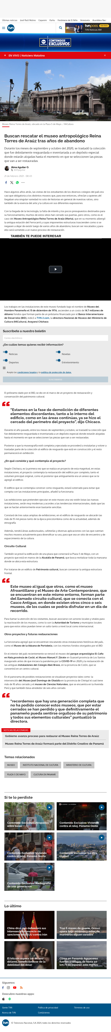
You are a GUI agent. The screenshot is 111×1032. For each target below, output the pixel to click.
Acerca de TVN (9, 1012)
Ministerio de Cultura (78, 765)
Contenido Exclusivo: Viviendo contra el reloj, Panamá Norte (27, 854)
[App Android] (10, 999)
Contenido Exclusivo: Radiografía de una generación (29, 885)
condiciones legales (27, 372)
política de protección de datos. (56, 372)
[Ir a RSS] (22, 987)
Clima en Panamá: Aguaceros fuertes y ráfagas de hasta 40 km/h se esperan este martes (79, 961)
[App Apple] (4, 999)
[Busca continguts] (60, 28)
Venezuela (85, 20)
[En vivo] (86, 25)
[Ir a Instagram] (9, 987)
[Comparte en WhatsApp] (17, 182)
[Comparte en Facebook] (6, 182)
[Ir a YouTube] (15, 987)
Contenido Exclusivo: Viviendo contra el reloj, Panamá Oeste (79, 824)
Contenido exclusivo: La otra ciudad (78, 854)
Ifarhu (52, 20)
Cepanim (42, 20)
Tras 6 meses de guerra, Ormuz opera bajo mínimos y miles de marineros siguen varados (80, 931)
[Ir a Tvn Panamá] (31, 28)
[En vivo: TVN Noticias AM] (74, 28)
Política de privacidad (48, 1007)
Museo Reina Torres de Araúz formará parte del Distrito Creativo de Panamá (54, 743)
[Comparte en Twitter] (12, 182)
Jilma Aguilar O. (20, 167)
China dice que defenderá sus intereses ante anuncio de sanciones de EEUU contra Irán (27, 931)
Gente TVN (7, 1007)
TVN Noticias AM (93, 30)
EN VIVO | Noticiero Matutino (27, 55)
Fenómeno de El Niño (67, 20)
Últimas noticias (9, 20)
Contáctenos (44, 1012)
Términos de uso (81, 1007)
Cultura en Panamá (45, 774)
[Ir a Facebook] (3, 987)
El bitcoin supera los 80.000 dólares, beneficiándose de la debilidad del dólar (26, 961)
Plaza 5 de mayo (16, 774)
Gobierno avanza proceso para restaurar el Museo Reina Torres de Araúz (52, 736)
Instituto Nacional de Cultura (40, 765)
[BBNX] (5, 1022)
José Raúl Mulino (28, 20)
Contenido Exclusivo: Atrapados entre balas (28, 824)
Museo (11, 765)
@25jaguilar (19, 170)
